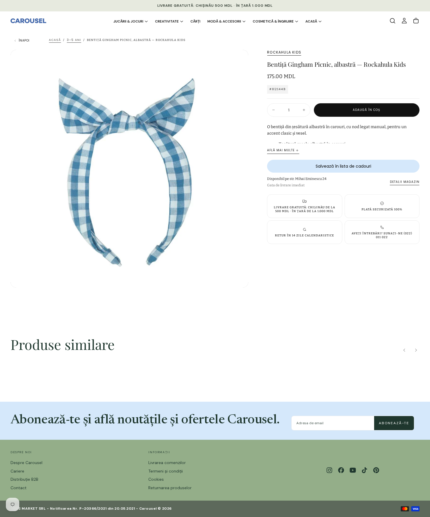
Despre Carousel (26, 462)
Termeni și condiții (165, 471)
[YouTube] (352, 470)
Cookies (156, 479)
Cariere (17, 471)
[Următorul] (415, 350)
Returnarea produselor (170, 487)
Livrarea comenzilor (167, 462)
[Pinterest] (376, 470)
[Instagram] (329, 470)
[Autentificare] (404, 20)
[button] (392, 20)
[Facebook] (341, 470)
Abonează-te (394, 423)
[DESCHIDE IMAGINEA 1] (238, 278)
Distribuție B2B (24, 479)
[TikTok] (364, 470)
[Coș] (415, 20)
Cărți (195, 21)
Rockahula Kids (284, 52)
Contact (19, 487)
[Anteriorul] (404, 350)
